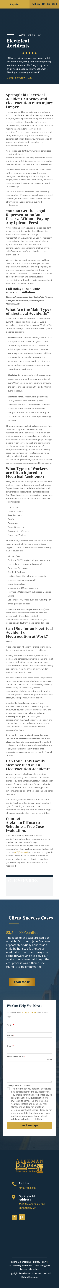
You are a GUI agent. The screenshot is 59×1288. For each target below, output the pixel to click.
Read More (22, 982)
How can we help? (16, 1056)
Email (10, 1046)
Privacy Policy (39, 1261)
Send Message (29, 1125)
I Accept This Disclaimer (19, 1085)
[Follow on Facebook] (14, 1217)
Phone (10, 1035)
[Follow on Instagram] (22, 1217)
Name (10, 1025)
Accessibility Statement (21, 1265)
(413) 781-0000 (21, 852)
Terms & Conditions (21, 1261)
